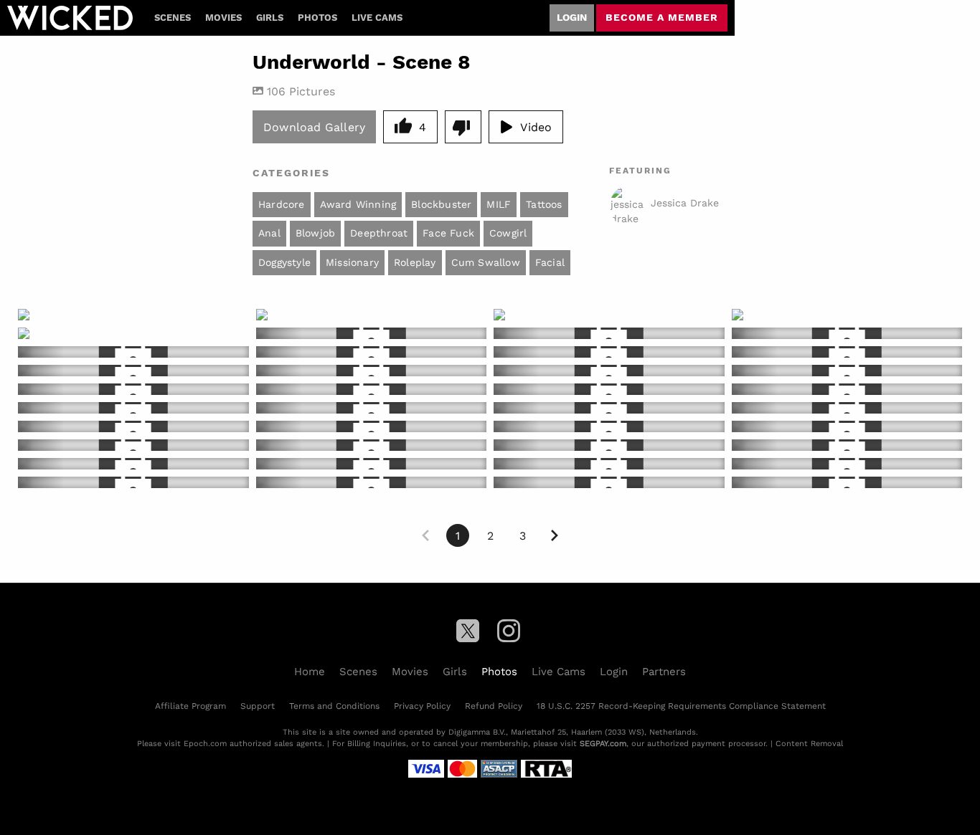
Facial (550, 262)
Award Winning (358, 204)
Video (536, 126)
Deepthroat (378, 233)
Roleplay (415, 262)
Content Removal (809, 743)
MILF (498, 204)
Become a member (662, 17)
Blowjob (315, 233)
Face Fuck (448, 233)
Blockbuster (441, 204)
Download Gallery (314, 126)
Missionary (352, 262)
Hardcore (281, 204)
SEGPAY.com (603, 743)
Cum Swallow (485, 262)
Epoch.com (205, 743)
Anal (269, 233)
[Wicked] (70, 18)
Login (572, 17)
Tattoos (544, 204)
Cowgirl (508, 233)
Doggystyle (284, 262)
